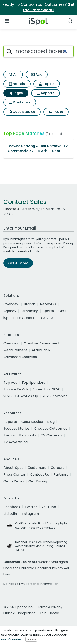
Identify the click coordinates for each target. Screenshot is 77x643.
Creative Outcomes (50, 428)
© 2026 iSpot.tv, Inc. (18, 607)
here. (7, 574)
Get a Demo (13, 481)
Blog (51, 421)
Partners (60, 474)
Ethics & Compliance (19, 613)
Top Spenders (33, 382)
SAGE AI (47, 317)
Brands (18, 83)
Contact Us (39, 474)
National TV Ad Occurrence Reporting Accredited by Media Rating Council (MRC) (41, 546)
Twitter (31, 506)
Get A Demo (18, 263)
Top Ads (10, 382)
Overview (11, 304)
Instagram (30, 513)
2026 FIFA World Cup (20, 396)
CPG (62, 311)
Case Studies (23, 111)
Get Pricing (37, 481)
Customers (37, 467)
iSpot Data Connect (20, 317)
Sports (48, 311)
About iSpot (13, 467)
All (14, 74)
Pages (17, 92)
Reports (47, 92)
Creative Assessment (42, 343)
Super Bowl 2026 (46, 389)
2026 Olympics (55, 396)
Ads (38, 74)
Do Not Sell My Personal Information (30, 584)
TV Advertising (15, 442)
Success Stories (16, 428)
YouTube (48, 506)
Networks (48, 304)
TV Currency (51, 435)
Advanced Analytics (20, 357)
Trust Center (49, 613)
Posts (58, 111)
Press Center (14, 474)
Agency (9, 311)
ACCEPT (31, 639)
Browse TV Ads (15, 389)
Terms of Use (27, 247)
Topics (48, 83)
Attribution (41, 350)
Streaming (29, 311)
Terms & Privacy (49, 607)
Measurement (15, 350)
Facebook (11, 506)
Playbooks (21, 102)
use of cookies (11, 639)
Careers (57, 467)
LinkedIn (10, 513)
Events (9, 435)
